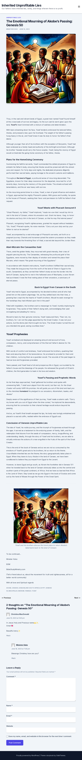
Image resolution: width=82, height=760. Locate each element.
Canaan (15, 588)
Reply (8, 635)
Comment (11, 676)
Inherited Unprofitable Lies (21, 5)
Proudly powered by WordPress (28, 755)
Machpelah (13, 591)
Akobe (8, 588)
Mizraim (21, 591)
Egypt (42, 588)
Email (9, 716)
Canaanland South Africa (29, 588)
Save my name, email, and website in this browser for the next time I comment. (40, 736)
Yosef (34, 591)
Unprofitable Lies (13, 17)
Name (9, 705)
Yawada (28, 591)
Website (9, 726)
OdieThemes (60, 755)
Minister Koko (12, 29)
